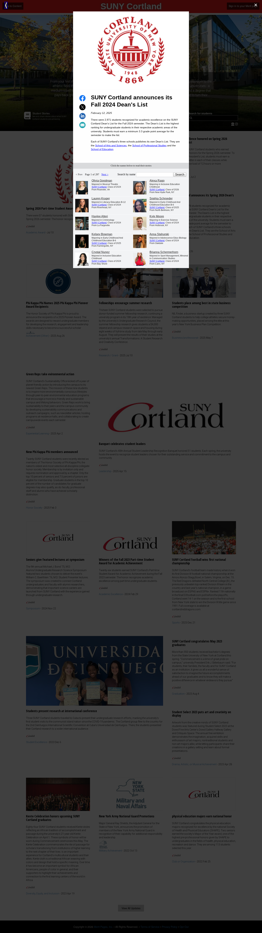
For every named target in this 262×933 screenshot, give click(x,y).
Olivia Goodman (102, 180)
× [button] (256, 5)
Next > (104, 174)
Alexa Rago (157, 180)
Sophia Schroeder (161, 198)
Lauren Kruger (101, 198)
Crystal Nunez (101, 252)
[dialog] (131, 466)
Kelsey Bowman (102, 234)
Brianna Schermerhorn (164, 252)
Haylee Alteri (100, 216)
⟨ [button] (6, 5)
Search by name (126, 174)
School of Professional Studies (149, 145)
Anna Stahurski (159, 234)
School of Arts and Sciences (111, 145)
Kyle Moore (157, 216)
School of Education (102, 149)
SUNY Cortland (99, 187)
